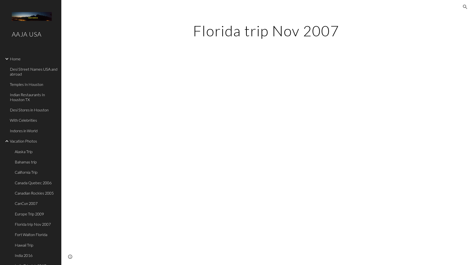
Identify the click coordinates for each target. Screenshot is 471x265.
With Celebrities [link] (23, 120)
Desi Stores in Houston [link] (29, 109)
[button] (465, 7)
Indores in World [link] (24, 130)
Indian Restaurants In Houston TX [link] (27, 97)
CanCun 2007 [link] (26, 203)
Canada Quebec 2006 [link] (33, 182)
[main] (266, 31)
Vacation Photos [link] (23, 141)
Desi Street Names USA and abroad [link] (33, 71)
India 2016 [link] (23, 255)
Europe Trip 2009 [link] (29, 214)
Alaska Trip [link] (24, 151)
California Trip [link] (26, 172)
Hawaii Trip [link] (24, 245)
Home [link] (15, 58)
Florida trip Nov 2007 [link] (33, 224)
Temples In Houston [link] (26, 84)
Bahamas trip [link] (26, 161)
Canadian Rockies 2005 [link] (34, 193)
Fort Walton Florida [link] (31, 234)
